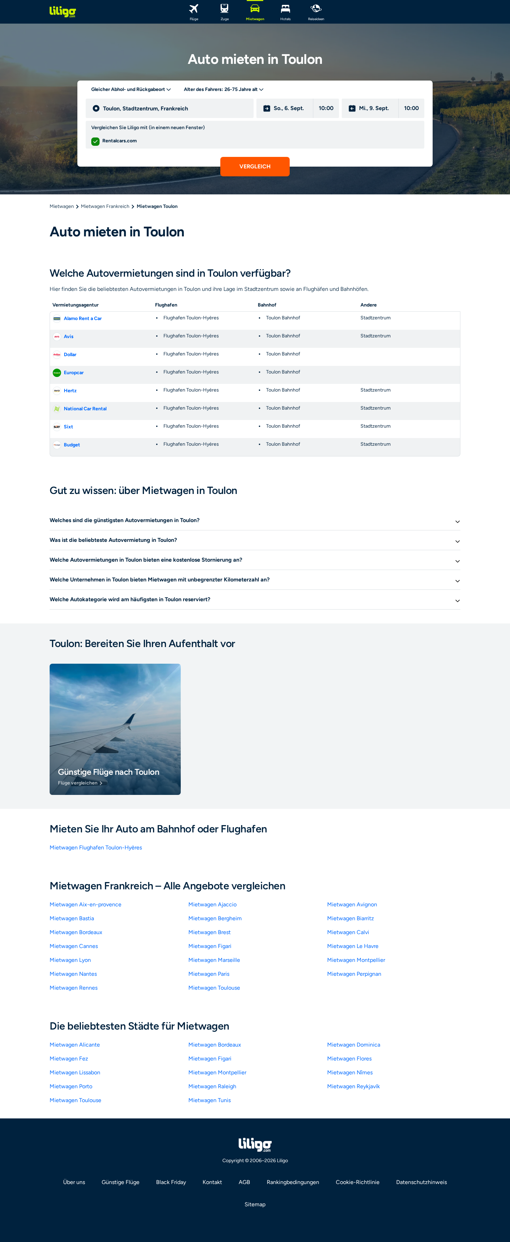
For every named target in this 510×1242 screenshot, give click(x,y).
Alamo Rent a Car (83, 318)
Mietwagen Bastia (72, 918)
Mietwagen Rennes (73, 987)
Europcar (74, 373)
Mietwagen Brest (209, 932)
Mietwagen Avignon (352, 904)
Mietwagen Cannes (74, 946)
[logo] (63, 12)
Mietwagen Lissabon (75, 1072)
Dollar (70, 355)
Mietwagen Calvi (348, 932)
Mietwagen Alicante (75, 1044)
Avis (69, 336)
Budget (72, 445)
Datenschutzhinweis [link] (421, 1182)
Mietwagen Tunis (209, 1100)
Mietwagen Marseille (214, 960)
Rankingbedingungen (293, 1182)
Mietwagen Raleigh (212, 1086)
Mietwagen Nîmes (350, 1072)
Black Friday (171, 1182)
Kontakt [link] (212, 1182)
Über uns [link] (74, 1182)
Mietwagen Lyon (70, 960)
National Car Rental (85, 409)
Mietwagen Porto (71, 1086)
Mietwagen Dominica (353, 1044)
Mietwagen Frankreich (105, 206)
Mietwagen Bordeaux (76, 932)
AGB (244, 1182)
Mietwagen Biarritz (350, 918)
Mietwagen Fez (69, 1058)
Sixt (68, 427)
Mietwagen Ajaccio (212, 904)
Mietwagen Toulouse (214, 987)
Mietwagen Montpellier (356, 960)
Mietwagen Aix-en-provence (85, 904)
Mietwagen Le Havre (353, 946)
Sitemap (255, 1204)
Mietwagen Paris (208, 974)
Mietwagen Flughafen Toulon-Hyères (96, 847)
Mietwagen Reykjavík (353, 1086)
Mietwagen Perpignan (354, 974)
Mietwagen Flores (349, 1058)
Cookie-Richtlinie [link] (358, 1182)
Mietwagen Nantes (73, 974)
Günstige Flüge (120, 1182)
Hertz (70, 391)
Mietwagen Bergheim (215, 918)
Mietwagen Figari (209, 946)
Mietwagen (62, 206)
